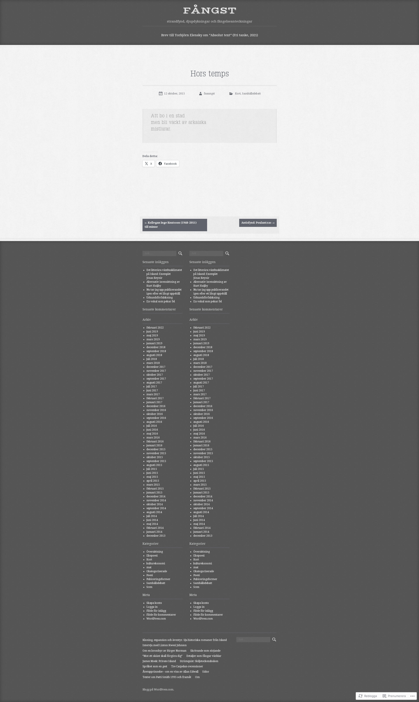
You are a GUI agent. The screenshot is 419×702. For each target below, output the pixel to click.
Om (197, 677)
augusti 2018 (154, 355)
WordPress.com (156, 618)
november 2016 (156, 410)
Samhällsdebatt (251, 93)
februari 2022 (155, 327)
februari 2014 (155, 527)
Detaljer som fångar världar (203, 655)
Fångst (209, 10)
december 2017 (155, 366)
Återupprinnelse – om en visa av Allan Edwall (170, 671)
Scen (149, 587)
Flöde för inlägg (156, 610)
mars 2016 (153, 437)
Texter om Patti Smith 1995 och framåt (167, 677)
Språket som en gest (155, 666)
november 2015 (156, 453)
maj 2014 (152, 524)
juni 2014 (152, 520)
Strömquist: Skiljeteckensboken (199, 661)
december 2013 (155, 535)
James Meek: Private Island (159, 661)
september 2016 (156, 417)
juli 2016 (151, 425)
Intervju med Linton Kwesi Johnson (165, 645)
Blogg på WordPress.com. (158, 689)
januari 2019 (154, 343)
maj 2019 (152, 335)
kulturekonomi (155, 563)
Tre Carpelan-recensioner (187, 666)
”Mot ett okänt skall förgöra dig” (162, 655)
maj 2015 (152, 476)
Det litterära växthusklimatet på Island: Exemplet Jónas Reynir (164, 274)
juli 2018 (151, 359)
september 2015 (156, 461)
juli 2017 (151, 386)
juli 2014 (151, 516)
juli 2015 (151, 469)
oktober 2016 (154, 414)
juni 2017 (152, 390)
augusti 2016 (154, 421)
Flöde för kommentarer (161, 614)
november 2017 (156, 370)
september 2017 (156, 378)
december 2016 (155, 406)
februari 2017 (155, 398)
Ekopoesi (152, 555)
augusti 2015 (154, 465)
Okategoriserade (156, 571)
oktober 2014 (154, 504)
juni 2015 (152, 472)
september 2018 (156, 351)
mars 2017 (153, 394)
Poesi (149, 575)
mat (148, 567)
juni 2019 (152, 331)
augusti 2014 (154, 512)
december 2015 (155, 449)
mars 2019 (153, 339)
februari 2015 (155, 488)
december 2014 (155, 496)
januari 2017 (154, 402)
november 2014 (156, 500)
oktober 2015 (154, 457)
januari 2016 (154, 445)
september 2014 (156, 508)
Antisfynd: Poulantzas (258, 222)
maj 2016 (152, 433)
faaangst (209, 93)
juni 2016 (152, 429)
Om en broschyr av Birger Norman (164, 650)
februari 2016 (155, 441)
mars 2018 (153, 363)
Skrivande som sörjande (205, 650)
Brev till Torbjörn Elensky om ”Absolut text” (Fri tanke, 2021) (209, 35)
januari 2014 (154, 531)
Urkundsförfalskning (159, 297)
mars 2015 (153, 484)
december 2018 (155, 347)
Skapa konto (154, 602)
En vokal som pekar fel (160, 301)
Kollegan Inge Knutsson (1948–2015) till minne (171, 224)
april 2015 (152, 480)
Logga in (152, 606)
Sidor (205, 671)
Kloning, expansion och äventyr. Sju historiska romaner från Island (185, 640)
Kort (238, 93)
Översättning (154, 551)
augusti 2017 (154, 382)
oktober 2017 (154, 374)
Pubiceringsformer (158, 579)
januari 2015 (154, 492)
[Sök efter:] (159, 253)
